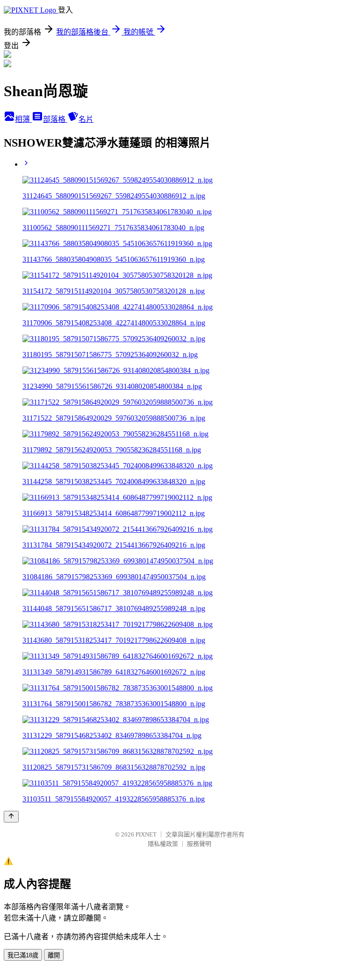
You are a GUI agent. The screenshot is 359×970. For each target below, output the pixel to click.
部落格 (55, 119)
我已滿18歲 (22, 955)
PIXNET (146, 834)
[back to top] (11, 816)
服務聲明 (199, 843)
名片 (86, 119)
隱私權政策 (163, 843)
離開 (54, 955)
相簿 (23, 119)
